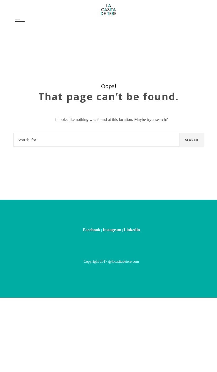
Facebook (91, 230)
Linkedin (132, 230)
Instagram (112, 230)
